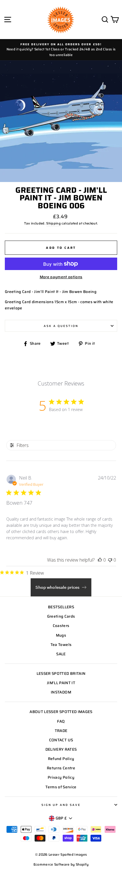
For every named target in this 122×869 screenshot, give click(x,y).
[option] (61, 49)
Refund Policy (61, 759)
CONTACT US (61, 740)
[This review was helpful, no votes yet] (100, 560)
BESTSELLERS (61, 607)
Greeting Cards (61, 616)
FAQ (61, 721)
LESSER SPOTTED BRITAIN (61, 674)
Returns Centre (61, 768)
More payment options (61, 277)
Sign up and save (61, 804)
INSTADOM (61, 692)
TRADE (61, 731)
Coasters (61, 626)
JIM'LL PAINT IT (61, 683)
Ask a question (61, 326)
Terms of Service (60, 787)
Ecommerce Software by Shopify (61, 864)
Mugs (61, 635)
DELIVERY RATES (61, 749)
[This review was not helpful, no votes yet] (110, 560)
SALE (61, 654)
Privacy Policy (61, 777)
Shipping (53, 223)
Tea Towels (61, 645)
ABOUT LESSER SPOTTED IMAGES (61, 712)
